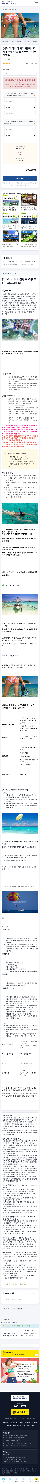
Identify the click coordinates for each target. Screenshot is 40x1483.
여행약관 (34, 1422)
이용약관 (8, 1425)
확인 (18, 1440)
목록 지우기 (34, 1293)
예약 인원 (6, 69)
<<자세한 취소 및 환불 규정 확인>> (14, 1284)
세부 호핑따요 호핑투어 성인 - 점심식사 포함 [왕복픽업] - (19, 94)
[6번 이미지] (24, 36)
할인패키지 (12, 9)
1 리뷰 (35, 63)
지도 (16, 273)
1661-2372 (20, 1406)
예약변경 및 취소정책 (19, 1425)
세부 (5, 9)
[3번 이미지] (19, 36)
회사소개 (5, 1422)
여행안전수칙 (30, 1425)
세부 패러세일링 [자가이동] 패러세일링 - (19, 122)
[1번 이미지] (15, 36)
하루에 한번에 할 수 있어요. (21, 1326)
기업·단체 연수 (14, 1422)
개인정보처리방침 (25, 1422)
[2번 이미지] (17, 36)
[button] (16, 197)
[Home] (9, 3)
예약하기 (20, 178)
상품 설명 (7, 273)
